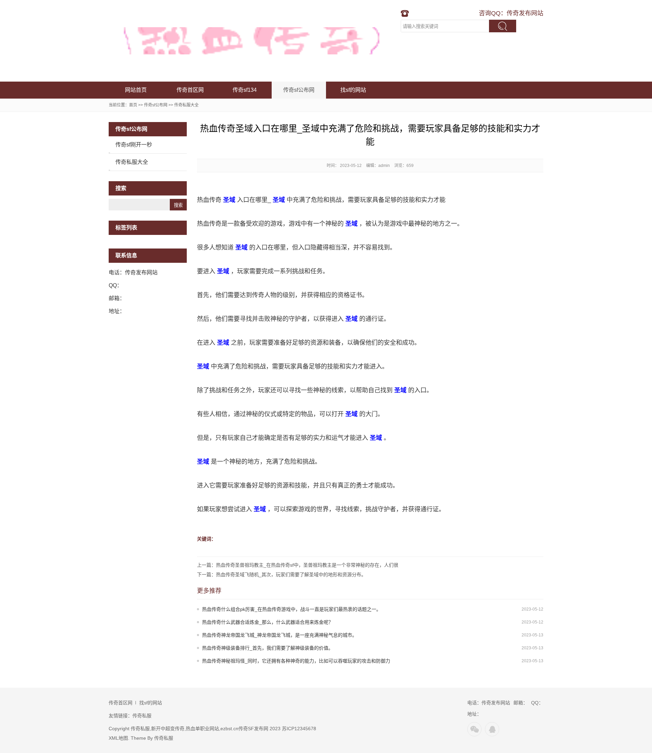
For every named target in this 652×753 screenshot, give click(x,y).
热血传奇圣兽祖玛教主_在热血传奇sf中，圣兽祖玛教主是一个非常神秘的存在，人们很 (307, 565)
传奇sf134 (245, 90)
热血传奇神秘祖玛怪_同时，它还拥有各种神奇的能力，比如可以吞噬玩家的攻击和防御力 (296, 661)
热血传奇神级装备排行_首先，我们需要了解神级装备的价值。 (267, 648)
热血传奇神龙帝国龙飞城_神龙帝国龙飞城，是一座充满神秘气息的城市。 (279, 635)
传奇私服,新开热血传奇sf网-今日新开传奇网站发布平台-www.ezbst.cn (253, 40)
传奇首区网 (190, 90)
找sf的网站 (353, 90)
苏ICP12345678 (299, 728)
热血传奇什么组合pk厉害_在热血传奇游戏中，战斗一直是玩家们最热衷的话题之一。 (291, 609)
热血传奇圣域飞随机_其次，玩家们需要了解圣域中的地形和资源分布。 (291, 574)
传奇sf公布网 (298, 90)
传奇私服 (141, 715)
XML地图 (118, 738)
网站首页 (136, 90)
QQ (492, 729)
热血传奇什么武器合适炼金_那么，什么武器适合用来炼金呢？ (267, 622)
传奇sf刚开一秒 (133, 145)
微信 (474, 729)
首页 (133, 105)
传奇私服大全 (186, 105)
